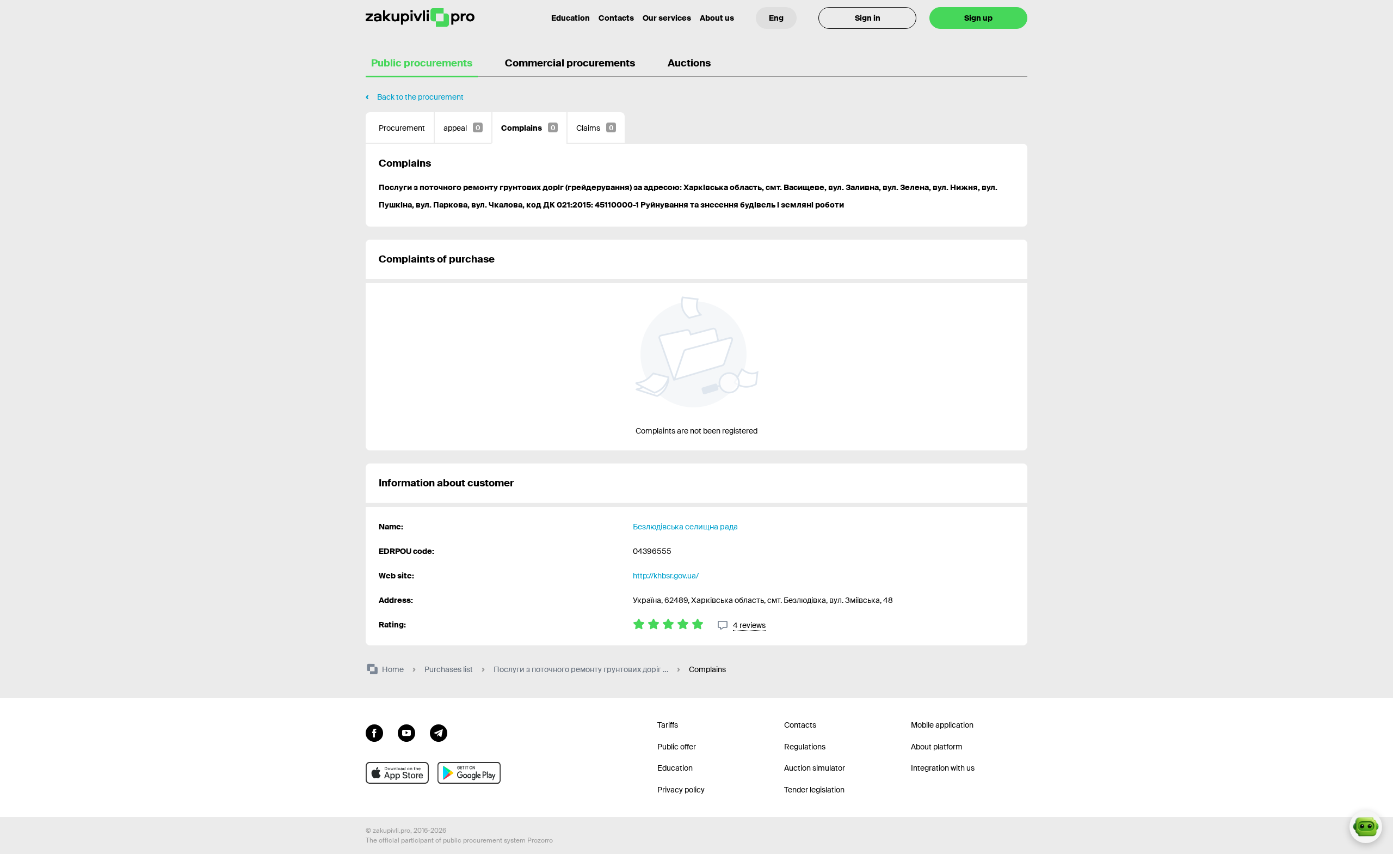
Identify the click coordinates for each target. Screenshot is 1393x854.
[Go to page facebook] (374, 732)
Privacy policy (681, 790)
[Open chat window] (1365, 826)
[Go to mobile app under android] (469, 773)
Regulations (804, 747)
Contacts (616, 18)
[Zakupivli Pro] (420, 17)
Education (570, 18)
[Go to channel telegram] (438, 732)
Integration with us (943, 768)
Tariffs (667, 725)
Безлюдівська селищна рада (685, 527)
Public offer (676, 747)
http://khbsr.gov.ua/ (666, 576)
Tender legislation (814, 790)
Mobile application (942, 725)
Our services (667, 18)
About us (717, 18)
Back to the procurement (420, 97)
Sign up (978, 18)
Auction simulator (814, 768)
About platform (937, 747)
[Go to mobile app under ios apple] (397, 773)
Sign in (867, 18)
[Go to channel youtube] (406, 732)
